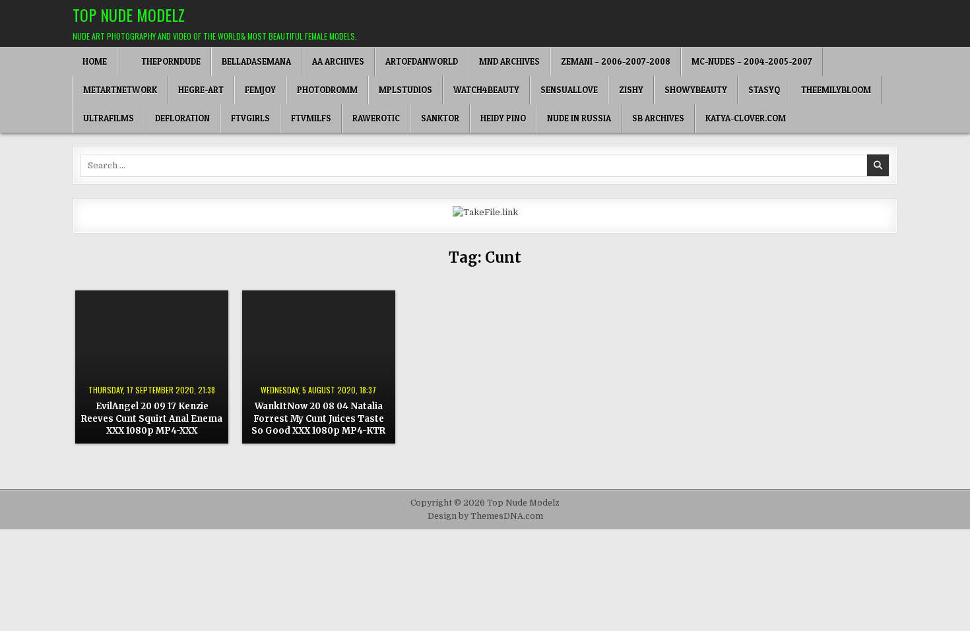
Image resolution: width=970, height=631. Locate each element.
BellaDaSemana (256, 61)
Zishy (631, 89)
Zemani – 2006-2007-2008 (615, 61)
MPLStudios (405, 89)
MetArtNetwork (120, 89)
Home (94, 61)
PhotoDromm (327, 89)
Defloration (182, 118)
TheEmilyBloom (836, 89)
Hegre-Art (201, 89)
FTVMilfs (311, 118)
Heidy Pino (503, 118)
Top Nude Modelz (129, 14)
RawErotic (376, 118)
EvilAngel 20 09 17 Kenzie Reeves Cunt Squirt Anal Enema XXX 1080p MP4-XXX (151, 418)
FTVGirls (250, 118)
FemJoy (260, 89)
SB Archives (658, 118)
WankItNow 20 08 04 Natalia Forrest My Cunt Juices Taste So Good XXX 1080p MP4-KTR (318, 418)
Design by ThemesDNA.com (485, 516)
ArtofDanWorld (421, 61)
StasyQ (764, 89)
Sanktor (440, 118)
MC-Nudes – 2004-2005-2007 (752, 61)
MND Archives (509, 61)
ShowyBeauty (695, 89)
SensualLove (569, 89)
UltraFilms (108, 118)
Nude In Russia (579, 118)
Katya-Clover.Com (745, 118)
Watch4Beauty (486, 89)
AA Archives (338, 61)
